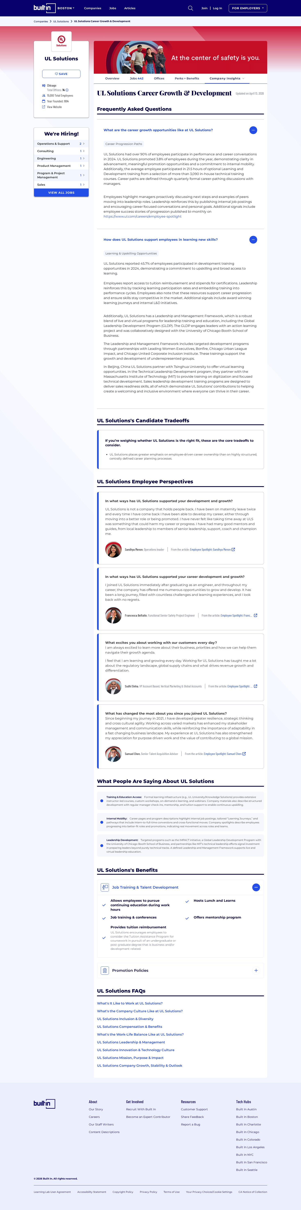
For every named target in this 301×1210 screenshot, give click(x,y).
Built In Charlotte (248, 1124)
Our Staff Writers (101, 1124)
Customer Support (194, 1109)
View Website (54, 107)
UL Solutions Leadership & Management (131, 1042)
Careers (94, 1117)
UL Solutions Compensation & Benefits (129, 1027)
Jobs (112, 8)
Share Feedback (192, 1117)
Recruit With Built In (141, 1109)
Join (204, 8)
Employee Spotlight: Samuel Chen (223, 754)
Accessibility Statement (91, 1191)
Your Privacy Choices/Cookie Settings (209, 1191)
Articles (129, 8)
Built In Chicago (247, 1132)
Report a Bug (190, 1124)
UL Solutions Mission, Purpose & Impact (130, 1058)
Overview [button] (112, 78)
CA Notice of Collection (253, 1191)
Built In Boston (247, 1117)
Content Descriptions (104, 1132)
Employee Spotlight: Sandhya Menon (210, 549)
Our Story (96, 1109)
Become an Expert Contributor (148, 1117)
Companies (92, 8)
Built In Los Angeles (250, 1147)
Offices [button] (159, 78)
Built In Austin (246, 1109)
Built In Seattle (246, 1170)
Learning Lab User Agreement (52, 1191)
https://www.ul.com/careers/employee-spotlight (143, 216)
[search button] (190, 8)
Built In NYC (244, 1155)
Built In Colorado (248, 1139)
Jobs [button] (136, 78)
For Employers (246, 8)
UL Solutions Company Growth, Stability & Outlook (139, 1066)
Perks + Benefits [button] (187, 78)
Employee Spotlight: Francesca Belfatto (243, 615)
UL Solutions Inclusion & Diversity (125, 1019)
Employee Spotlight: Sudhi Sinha (245, 686)
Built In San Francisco (251, 1162)
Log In (217, 8)
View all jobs (61, 192)
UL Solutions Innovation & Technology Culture (135, 1050)
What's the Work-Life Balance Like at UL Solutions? (140, 1034)
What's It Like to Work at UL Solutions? (130, 1003)
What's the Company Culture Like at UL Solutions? (140, 1011)
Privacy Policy (148, 1191)
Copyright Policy (123, 1191)
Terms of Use (172, 1191)
